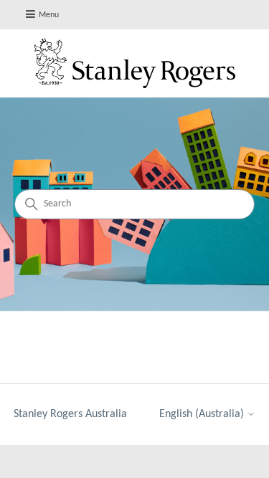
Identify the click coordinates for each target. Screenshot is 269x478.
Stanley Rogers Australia (70, 414)
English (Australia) (203, 414)
